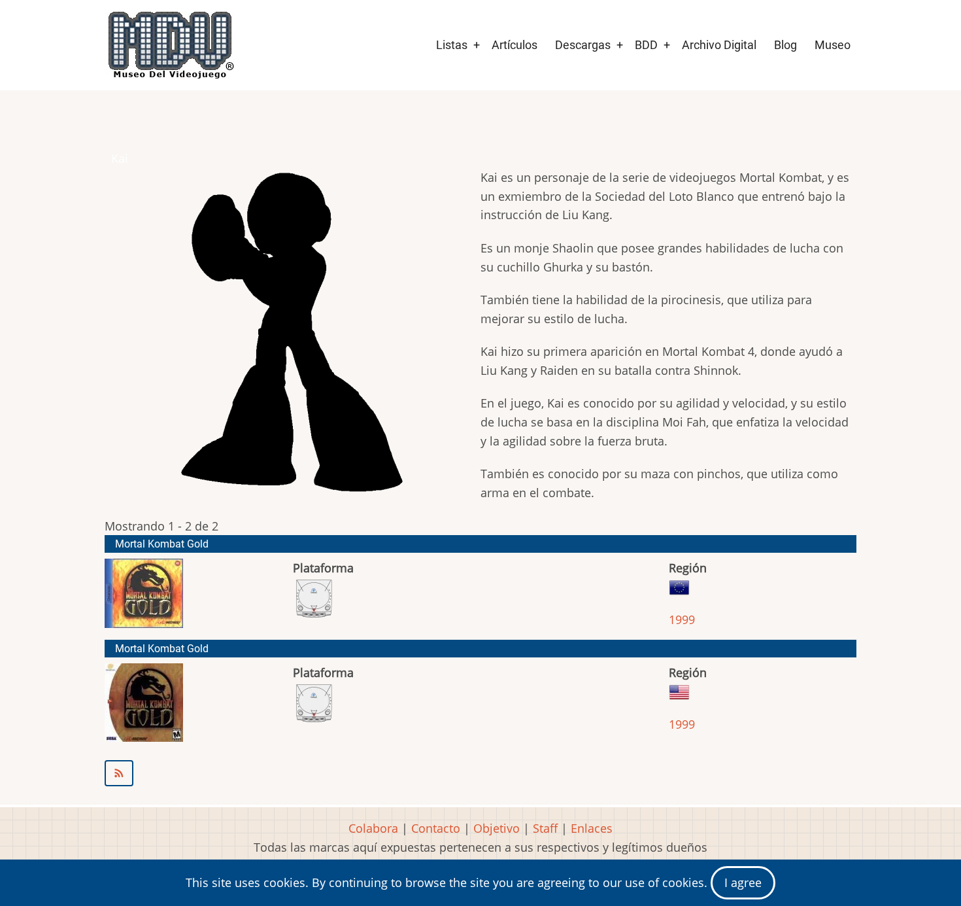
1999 (682, 619)
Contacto (435, 828)
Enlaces (592, 828)
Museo (833, 45)
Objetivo (496, 828)
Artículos (514, 45)
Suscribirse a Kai (480, 773)
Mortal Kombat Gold (162, 544)
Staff (545, 828)
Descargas (583, 45)
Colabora (373, 828)
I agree (743, 882)
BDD (646, 45)
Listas (451, 45)
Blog (785, 45)
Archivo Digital (719, 45)
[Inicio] (170, 45)
